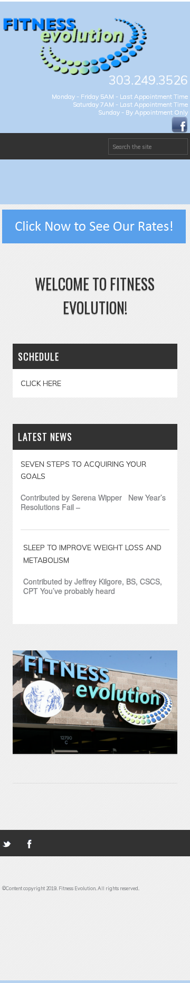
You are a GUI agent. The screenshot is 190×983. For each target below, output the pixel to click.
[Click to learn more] (94, 225)
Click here (41, 383)
